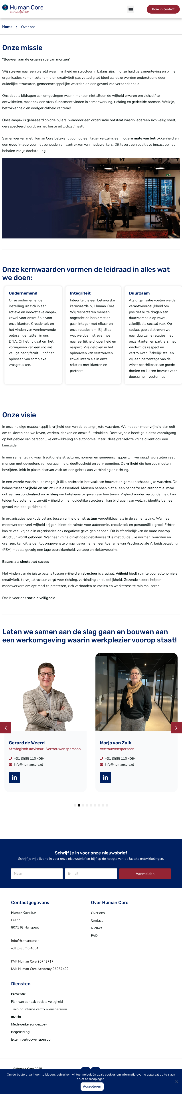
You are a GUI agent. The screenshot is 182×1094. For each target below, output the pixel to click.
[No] (176, 1081)
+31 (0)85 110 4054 (24, 948)
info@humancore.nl (25, 941)
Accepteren (92, 1086)
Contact (97, 920)
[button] (130, 9)
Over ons (98, 913)
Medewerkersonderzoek (29, 1024)
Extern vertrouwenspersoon (32, 1039)
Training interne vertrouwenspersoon (39, 1009)
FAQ (94, 935)
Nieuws (96, 928)
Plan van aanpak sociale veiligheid (37, 1001)
